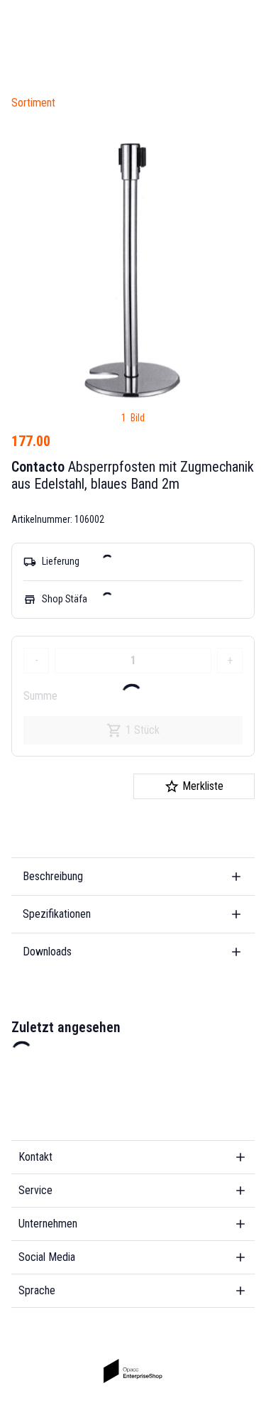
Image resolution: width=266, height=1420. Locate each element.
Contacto (38, 466)
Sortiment (33, 102)
